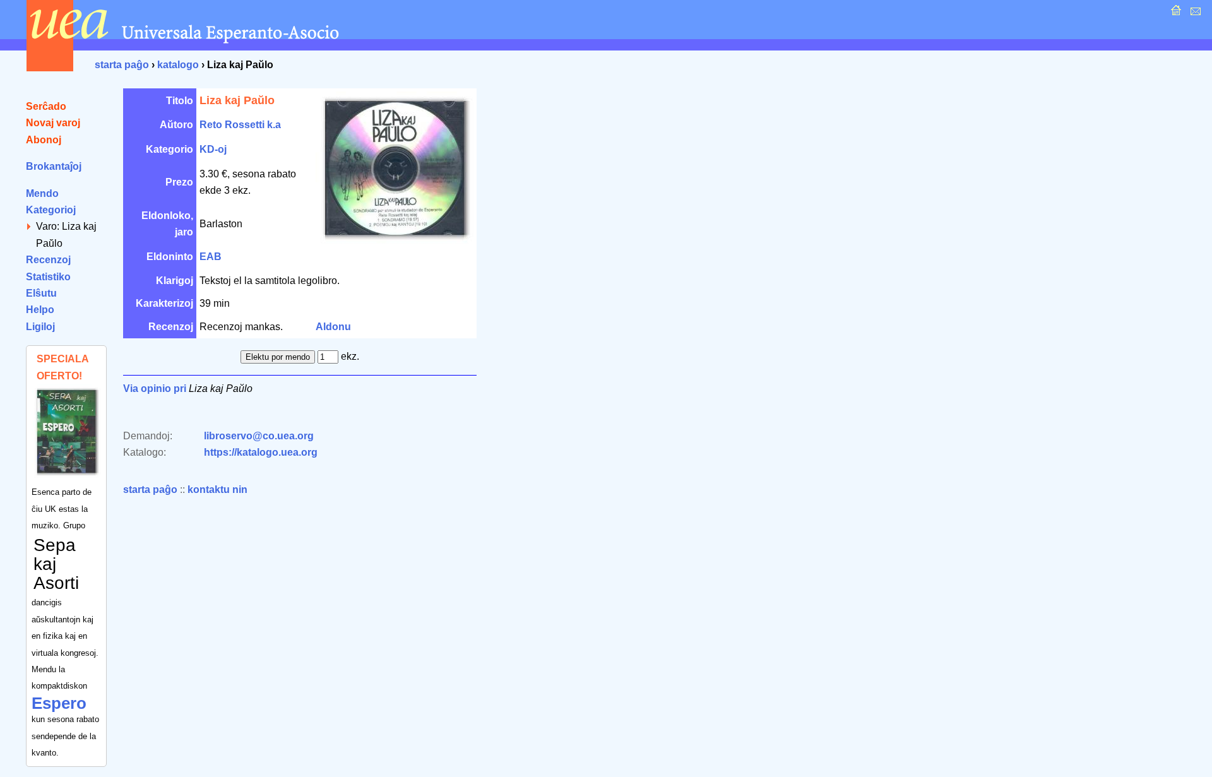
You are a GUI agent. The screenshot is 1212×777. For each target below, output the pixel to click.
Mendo (42, 193)
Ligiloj (40, 326)
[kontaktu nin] (1194, 13)
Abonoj (43, 139)
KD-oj (213, 149)
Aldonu (333, 326)
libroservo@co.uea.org (259, 435)
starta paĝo (122, 64)
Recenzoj (48, 259)
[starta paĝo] (1174, 13)
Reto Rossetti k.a (240, 124)
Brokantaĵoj (53, 166)
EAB (210, 256)
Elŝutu (41, 293)
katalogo (178, 64)
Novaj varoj (53, 122)
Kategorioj (51, 210)
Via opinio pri (154, 388)
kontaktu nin (217, 489)
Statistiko (48, 276)
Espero (59, 703)
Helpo (40, 309)
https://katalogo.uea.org (261, 452)
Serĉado (46, 106)
